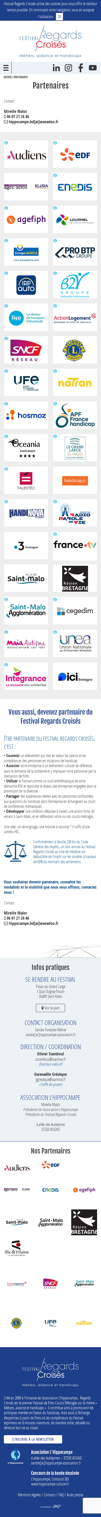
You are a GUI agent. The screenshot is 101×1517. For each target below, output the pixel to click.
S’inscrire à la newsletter (33, 1439)
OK (59, 16)
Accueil (8, 77)
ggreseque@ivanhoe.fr (51, 1079)
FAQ (61, 1494)
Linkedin (56, 68)
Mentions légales (29, 1494)
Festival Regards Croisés (50, 41)
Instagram (68, 68)
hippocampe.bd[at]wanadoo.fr (33, 122)
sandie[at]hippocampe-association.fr (50, 1034)
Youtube (93, 68)
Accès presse (75, 1494)
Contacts (49, 1494)
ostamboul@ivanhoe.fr (50, 1059)
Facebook (81, 68)
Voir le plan (52, 1008)
